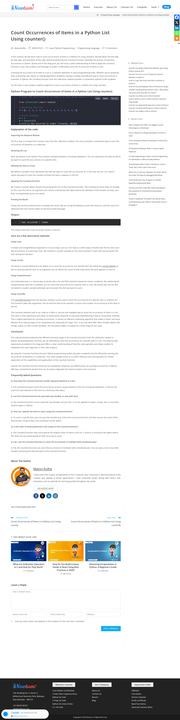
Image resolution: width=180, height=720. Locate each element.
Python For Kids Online (62, 704)
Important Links (142, 684)
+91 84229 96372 (20, 705)
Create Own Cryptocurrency (64, 694)
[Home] (97, 15)
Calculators (136, 694)
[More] (176, 38)
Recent (95, 697)
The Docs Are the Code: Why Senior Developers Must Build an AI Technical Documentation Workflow (147, 191)
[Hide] (179, 43)
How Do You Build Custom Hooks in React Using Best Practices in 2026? (66, 567)
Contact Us (96, 694)
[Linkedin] (176, 27)
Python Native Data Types (25, 507)
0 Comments (111, 48)
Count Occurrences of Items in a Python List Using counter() (145, 15)
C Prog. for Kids (59, 700)
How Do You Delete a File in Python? (143, 111)
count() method (109, 266)
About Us (96, 690)
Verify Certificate (139, 700)
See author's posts (45, 488)
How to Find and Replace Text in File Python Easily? (149, 86)
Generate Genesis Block (142, 707)
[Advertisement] (66, 652)
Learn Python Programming (61, 48)
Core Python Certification (63, 690)
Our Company (102, 684)
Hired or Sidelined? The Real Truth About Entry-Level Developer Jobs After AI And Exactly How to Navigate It (148, 202)
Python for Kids (59, 697)
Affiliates (135, 690)
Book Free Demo (139, 704)
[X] (176, 22)
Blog (94, 700)
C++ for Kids (57, 707)
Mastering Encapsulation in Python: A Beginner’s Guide (103, 566)
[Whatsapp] (176, 33)
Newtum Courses (63, 684)
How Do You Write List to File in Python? (144, 96)
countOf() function (23, 300)
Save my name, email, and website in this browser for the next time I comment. (50, 621)
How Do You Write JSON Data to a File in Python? (148, 108)
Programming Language (88, 48)
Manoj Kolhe (20, 48)
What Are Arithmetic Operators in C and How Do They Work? (28, 566)
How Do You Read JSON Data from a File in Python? (149, 105)
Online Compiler (139, 697)
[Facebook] (176, 17)
